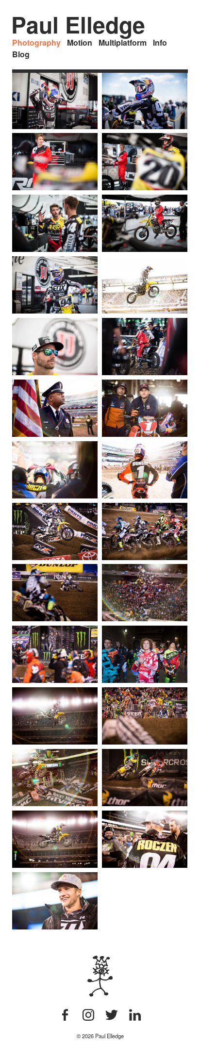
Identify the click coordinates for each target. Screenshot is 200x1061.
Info (160, 42)
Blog (21, 54)
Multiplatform (123, 42)
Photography (36, 42)
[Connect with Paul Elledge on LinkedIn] (135, 1017)
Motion (79, 42)
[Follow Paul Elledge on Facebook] (65, 1017)
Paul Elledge (78, 24)
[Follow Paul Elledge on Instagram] (88, 1017)
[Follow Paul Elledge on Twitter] (111, 1017)
